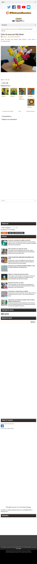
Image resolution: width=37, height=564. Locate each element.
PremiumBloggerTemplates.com (13, 552)
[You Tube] (23, 8)
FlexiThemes (14, 550)
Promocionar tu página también (7, 428)
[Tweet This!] (7, 79)
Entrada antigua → (31, 111)
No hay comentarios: (15, 36)
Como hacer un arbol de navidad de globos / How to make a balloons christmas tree (21, 266)
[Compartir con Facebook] (7, 83)
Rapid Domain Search (26, 552)
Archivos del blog (19, 233)
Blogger (29, 507)
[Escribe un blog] (4, 83)
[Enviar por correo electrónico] (2, 83)
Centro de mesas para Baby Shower (12, 34)
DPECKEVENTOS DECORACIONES (23, 547)
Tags (10, 233)
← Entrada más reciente (7, 111)
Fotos (16, 29)
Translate (12, 229)
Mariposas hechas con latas (16, 282)
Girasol (3, 96)
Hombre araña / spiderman (21, 98)
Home (2, 29)
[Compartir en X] (6, 83)
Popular (4, 233)
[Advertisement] (18, 179)
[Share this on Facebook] (5, 79)
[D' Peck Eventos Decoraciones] (2, 427)
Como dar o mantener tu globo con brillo (19, 240)
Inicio (19, 111)
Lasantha (28, 550)
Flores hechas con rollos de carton (17, 248)
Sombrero (30, 96)
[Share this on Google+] (9, 79)
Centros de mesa (9, 29)
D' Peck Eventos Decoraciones (7, 423)
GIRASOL (12, 96)
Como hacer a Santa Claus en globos (18, 291)
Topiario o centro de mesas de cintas (18, 274)
